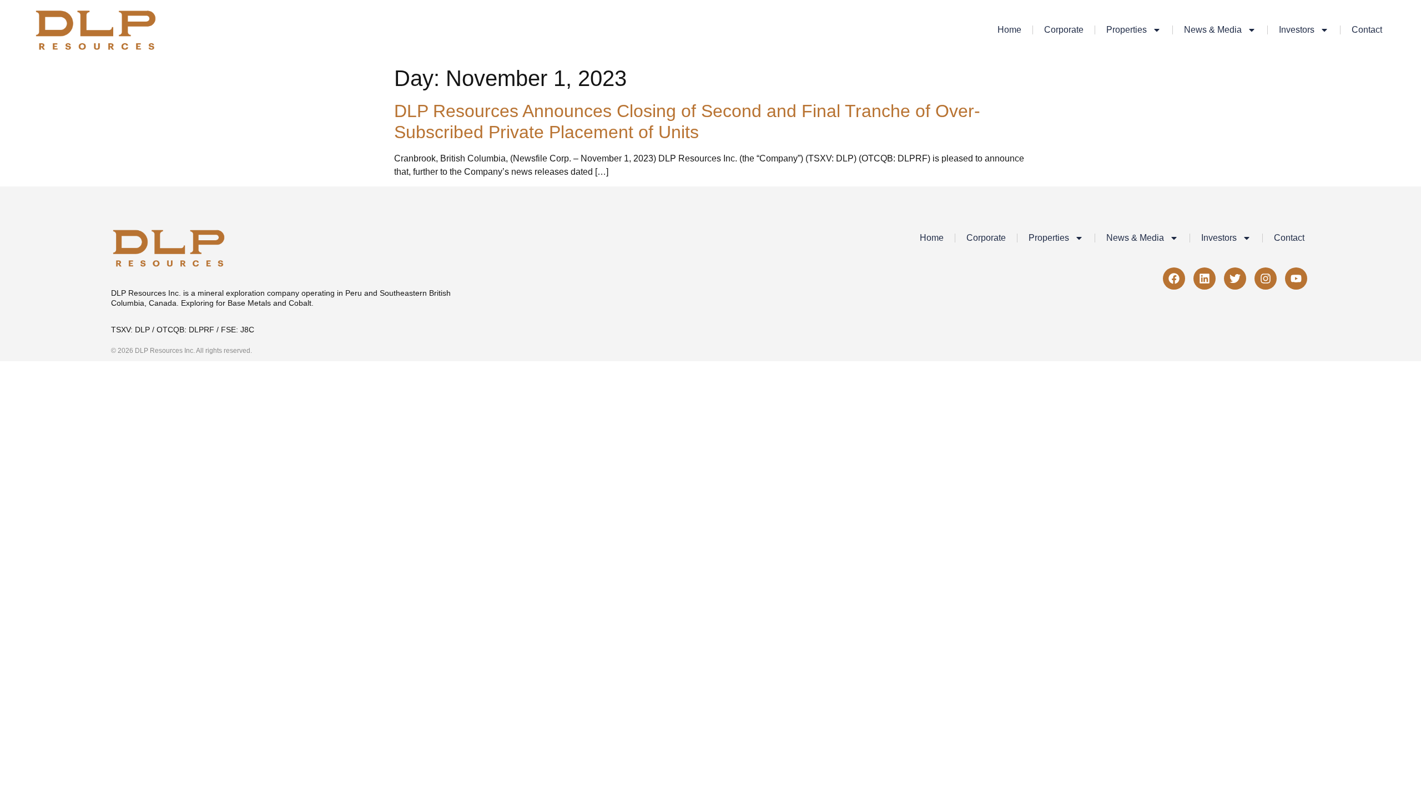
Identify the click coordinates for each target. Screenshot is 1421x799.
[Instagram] (1265, 278)
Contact (1367, 29)
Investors (1296, 29)
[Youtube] (1296, 278)
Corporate (1064, 29)
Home (1009, 29)
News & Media (1213, 29)
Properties (1126, 29)
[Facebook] (1174, 278)
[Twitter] (1235, 278)
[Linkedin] (1204, 278)
